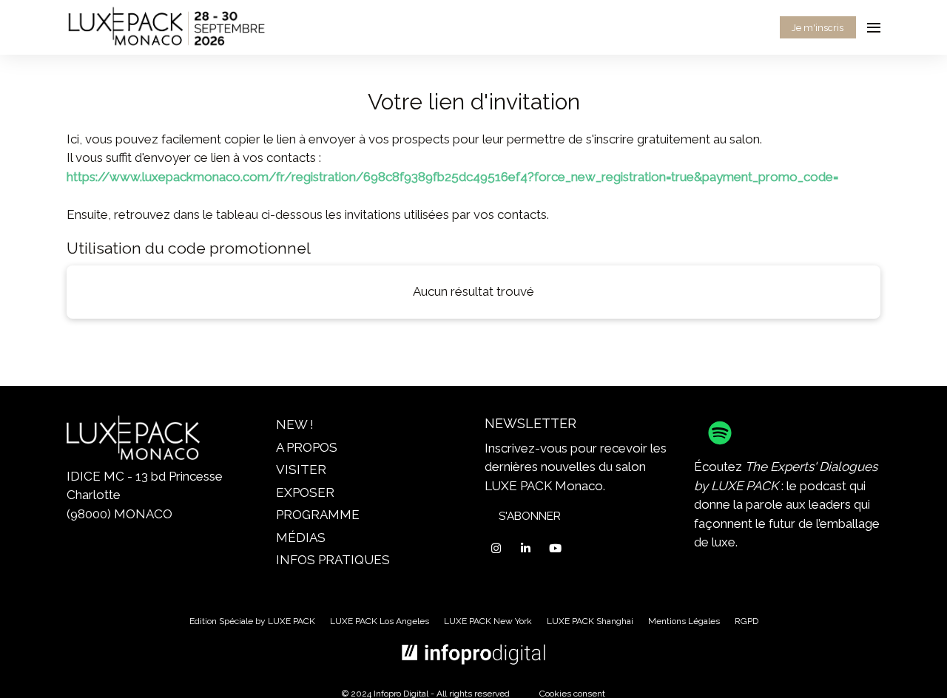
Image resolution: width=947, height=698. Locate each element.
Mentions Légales (684, 621)
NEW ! (295, 424)
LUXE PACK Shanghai (590, 621)
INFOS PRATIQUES (333, 559)
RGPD (746, 621)
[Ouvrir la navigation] (873, 27)
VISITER (301, 469)
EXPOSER (305, 492)
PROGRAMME (318, 514)
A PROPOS (306, 447)
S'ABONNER (530, 516)
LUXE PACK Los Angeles (379, 621)
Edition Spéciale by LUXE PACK (252, 621)
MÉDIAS (301, 537)
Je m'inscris (817, 27)
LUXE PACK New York (488, 621)
